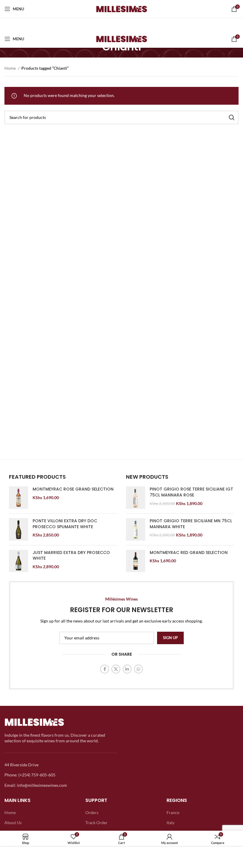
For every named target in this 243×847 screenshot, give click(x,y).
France (173, 812)
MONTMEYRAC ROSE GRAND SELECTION (73, 489)
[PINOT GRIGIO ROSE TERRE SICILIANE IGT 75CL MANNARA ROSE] (135, 497)
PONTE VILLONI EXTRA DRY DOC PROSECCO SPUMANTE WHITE (65, 524)
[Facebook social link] (104, 669)
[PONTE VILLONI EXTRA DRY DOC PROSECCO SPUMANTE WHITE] (18, 529)
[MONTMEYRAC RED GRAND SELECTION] (135, 561)
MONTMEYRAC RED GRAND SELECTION (189, 552)
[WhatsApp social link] (138, 669)
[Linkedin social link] (127, 669)
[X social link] (115, 669)
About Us (13, 822)
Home (10, 68)
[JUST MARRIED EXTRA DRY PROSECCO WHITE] (18, 561)
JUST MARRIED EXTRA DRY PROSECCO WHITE (71, 555)
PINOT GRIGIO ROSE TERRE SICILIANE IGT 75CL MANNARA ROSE (191, 492)
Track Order (96, 822)
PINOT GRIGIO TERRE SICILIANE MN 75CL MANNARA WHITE (191, 524)
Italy (171, 822)
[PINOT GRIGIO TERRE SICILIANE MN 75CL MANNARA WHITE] (135, 529)
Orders (91, 812)
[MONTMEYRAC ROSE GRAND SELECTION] (18, 497)
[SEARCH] (232, 117)
